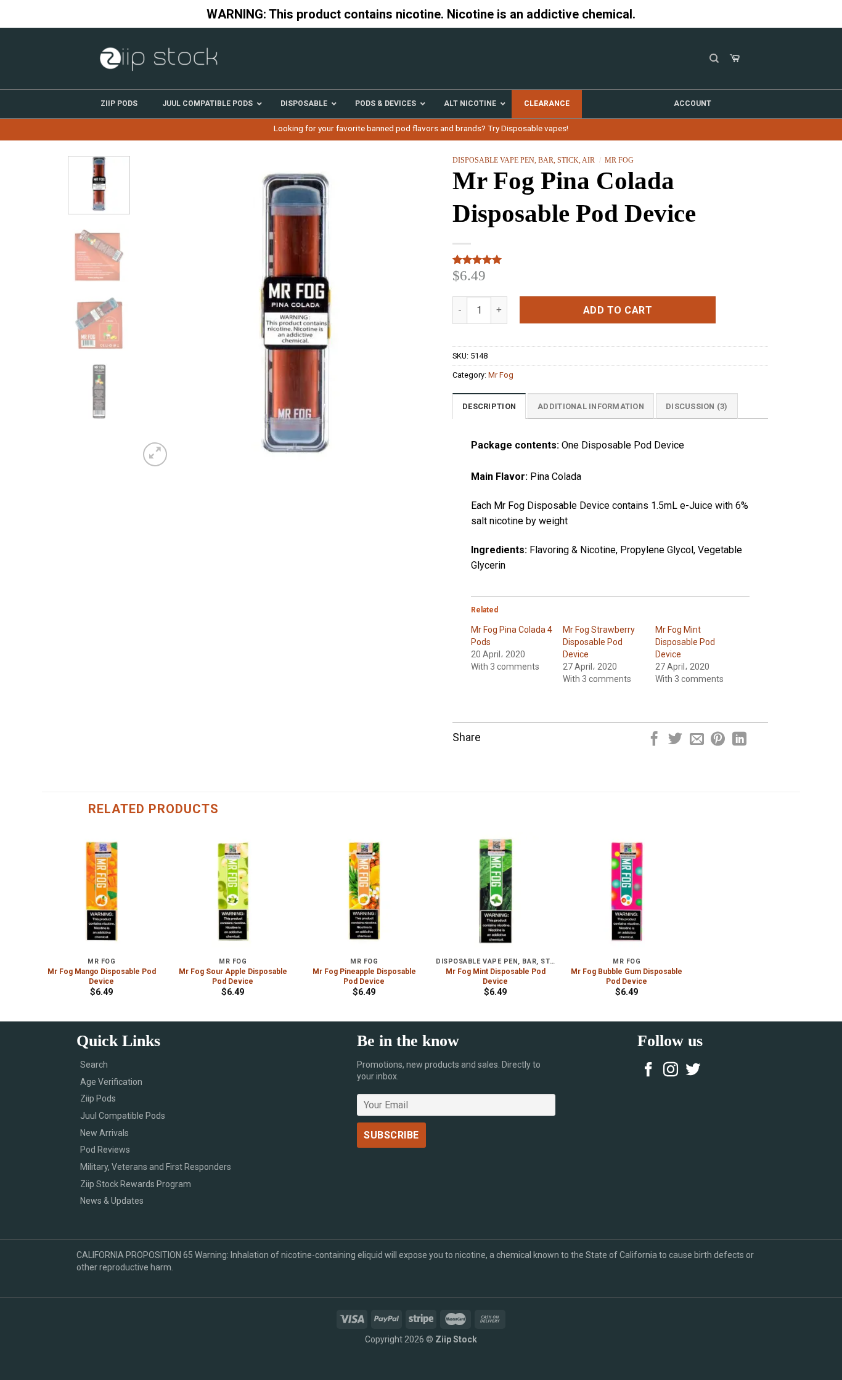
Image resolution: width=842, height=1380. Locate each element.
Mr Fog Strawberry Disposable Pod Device (599, 642)
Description (489, 406)
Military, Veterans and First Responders (155, 1167)
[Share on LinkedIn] (739, 740)
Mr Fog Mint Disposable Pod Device (685, 642)
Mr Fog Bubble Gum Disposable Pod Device (626, 976)
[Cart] (735, 58)
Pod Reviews (105, 1150)
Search (94, 1065)
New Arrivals (104, 1133)
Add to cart (617, 310)
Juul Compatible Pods (122, 1116)
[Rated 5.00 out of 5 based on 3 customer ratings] (610, 259)
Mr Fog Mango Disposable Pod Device (101, 976)
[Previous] (160, 312)
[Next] (431, 312)
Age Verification (111, 1082)
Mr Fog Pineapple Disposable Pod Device (364, 976)
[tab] (489, 406)
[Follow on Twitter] (692, 1070)
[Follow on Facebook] (648, 1070)
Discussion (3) (697, 406)
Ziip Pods (98, 1098)
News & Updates (112, 1201)
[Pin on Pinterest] (718, 740)
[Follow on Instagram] (670, 1070)
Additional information (590, 406)
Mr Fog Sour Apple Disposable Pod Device (233, 976)
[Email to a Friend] (697, 740)
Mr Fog (619, 160)
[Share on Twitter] (675, 740)
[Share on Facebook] (654, 740)
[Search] (714, 58)
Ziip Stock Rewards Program (135, 1184)
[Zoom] (155, 454)
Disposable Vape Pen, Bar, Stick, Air (523, 160)
